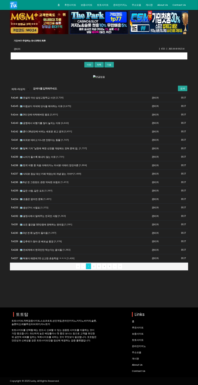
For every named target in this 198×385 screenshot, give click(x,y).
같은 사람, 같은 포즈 (34, 190)
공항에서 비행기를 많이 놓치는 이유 (42, 123)
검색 (182, 88)
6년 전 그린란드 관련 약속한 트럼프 (42, 182)
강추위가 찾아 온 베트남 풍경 (38, 241)
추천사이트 (70, 5)
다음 (109, 64)
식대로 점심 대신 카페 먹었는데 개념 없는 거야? (48, 173)
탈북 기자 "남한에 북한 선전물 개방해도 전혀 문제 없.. (51, 148)
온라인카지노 (120, 5)
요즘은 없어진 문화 (33, 199)
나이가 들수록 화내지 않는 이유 (39, 157)
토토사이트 (103, 5)
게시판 (149, 5)
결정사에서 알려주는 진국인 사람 (40, 216)
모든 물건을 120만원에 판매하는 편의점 (43, 224)
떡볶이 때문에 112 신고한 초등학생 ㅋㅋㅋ (45, 258)
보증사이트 (86, 5)
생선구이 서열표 (32, 207)
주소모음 (136, 5)
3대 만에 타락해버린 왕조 (36, 114)
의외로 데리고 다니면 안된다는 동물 (42, 140)
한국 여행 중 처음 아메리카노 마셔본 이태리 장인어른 (51, 165)
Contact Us (179, 5)
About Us (162, 5)
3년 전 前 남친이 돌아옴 (35, 233)
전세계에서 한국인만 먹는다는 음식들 (43, 249)
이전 (89, 64)
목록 (99, 64)
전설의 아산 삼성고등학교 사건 (39, 97)
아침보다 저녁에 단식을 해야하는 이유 (43, 106)
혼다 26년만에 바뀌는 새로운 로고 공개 (43, 131)
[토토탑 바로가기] (13, 5)
